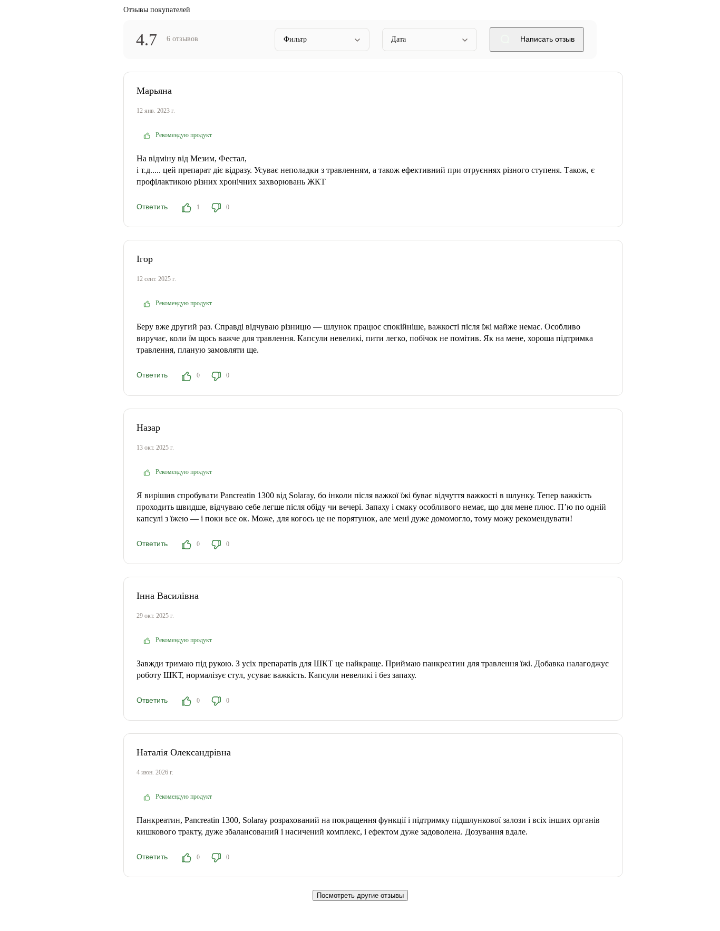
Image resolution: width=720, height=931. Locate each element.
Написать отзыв (546, 39)
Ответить (152, 206)
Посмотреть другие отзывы (360, 895)
